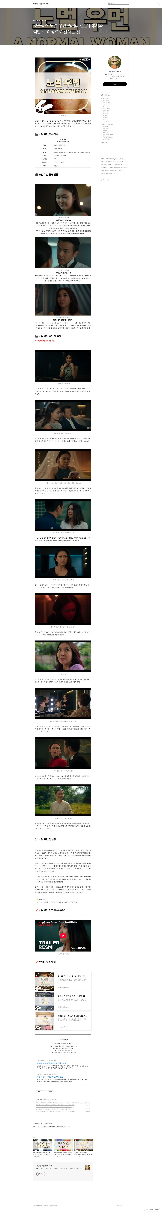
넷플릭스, (103, 173)
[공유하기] (41, 1092)
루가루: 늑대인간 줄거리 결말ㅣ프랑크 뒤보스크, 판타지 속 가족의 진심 (54, 1107)
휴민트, (111, 167)
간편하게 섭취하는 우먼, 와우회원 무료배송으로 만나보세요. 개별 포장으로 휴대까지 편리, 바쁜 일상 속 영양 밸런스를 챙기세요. (62, 1080)
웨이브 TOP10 (106, 136)
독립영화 (105, 119)
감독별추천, (120, 161)
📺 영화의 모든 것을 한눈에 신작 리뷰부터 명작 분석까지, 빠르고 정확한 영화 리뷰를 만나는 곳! (59, 1169)
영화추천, (103, 159)
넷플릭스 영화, (104, 161)
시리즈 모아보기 (106, 139)
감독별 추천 (105, 132)
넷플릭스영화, (104, 164)
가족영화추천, (117, 167)
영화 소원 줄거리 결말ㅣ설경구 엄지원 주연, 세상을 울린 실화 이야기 (53, 1109)
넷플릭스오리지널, (118, 164)
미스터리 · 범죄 (106, 104)
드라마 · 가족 (45, 1099)
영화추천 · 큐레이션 (106, 124)
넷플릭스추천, (121, 170)
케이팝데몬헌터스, (105, 167)
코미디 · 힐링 (106, 112)
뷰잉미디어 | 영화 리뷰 (41, 4)
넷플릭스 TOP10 (107, 134)
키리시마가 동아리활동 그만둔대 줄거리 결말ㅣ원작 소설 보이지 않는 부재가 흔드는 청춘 (58, 1103)
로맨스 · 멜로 (106, 110)
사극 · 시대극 (106, 100)
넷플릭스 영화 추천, (110, 173)
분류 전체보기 (104, 95)
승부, (116, 170)
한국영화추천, (124, 167)
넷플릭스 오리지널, (119, 159)
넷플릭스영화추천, (105, 170)
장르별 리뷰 (39, 1099)
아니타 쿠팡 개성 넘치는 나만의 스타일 (51, 1063)
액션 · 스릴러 (106, 102)
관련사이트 (119, 1205)
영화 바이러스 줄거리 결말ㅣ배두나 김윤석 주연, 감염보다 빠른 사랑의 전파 (55, 1105)
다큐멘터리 (105, 117)
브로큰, (115, 161)
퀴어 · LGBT (106, 121)
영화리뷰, (112, 170)
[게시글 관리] (44, 1092)
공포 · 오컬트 (106, 106)
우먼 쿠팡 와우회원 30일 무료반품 (50, 1077)
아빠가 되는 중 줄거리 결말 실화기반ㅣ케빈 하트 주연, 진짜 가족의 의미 (54, 1111)
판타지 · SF (105, 114)
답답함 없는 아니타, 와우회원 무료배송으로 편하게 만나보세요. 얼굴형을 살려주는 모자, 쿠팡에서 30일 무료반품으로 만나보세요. (62, 1067)
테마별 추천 (105, 126)
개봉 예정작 (104, 142)
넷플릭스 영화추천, (110, 159)
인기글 (107, 180)
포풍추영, (110, 161)
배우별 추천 (105, 130)
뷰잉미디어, (110, 164)
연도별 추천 (105, 128)
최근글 (102, 180)
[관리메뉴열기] (158, 3)
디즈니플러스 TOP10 (108, 138)
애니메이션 (105, 115)
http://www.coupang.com (45, 1060)
